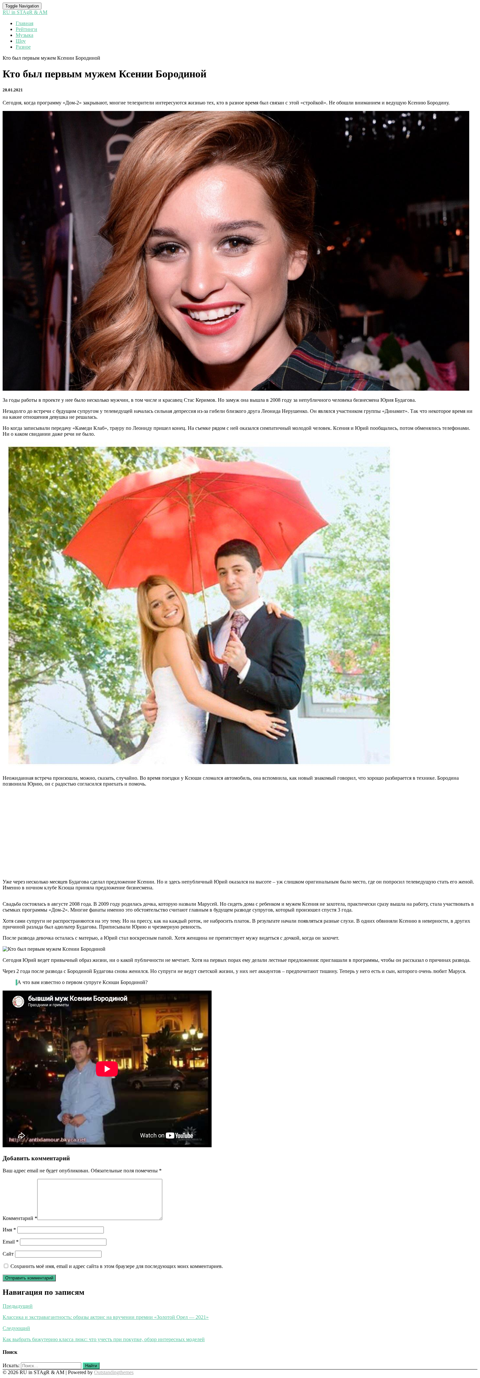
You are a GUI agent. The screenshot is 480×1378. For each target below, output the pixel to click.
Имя (9, 1229)
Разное (23, 47)
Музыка (24, 35)
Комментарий (20, 1218)
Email (11, 1242)
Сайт (8, 1254)
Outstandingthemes (114, 1372)
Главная (24, 23)
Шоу (21, 41)
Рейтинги (26, 29)
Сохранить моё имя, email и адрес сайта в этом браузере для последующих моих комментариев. (116, 1266)
